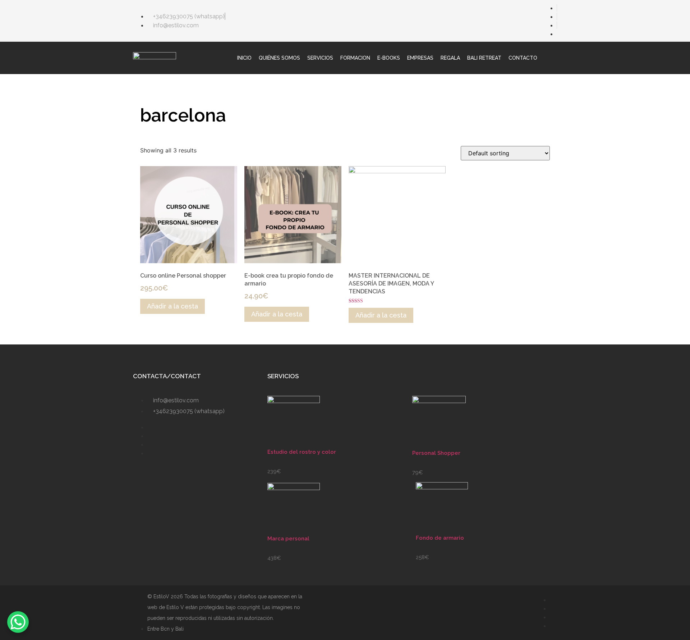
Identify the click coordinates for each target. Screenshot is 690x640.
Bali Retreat (484, 58)
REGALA (450, 58)
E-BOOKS (388, 58)
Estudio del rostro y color (301, 452)
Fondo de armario (440, 538)
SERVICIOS (320, 58)
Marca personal (288, 538)
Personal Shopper (436, 453)
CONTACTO (523, 58)
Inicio (244, 58)
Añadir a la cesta (172, 306)
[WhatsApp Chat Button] (18, 622)
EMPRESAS (420, 58)
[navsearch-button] (553, 58)
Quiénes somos (279, 58)
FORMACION (355, 58)
